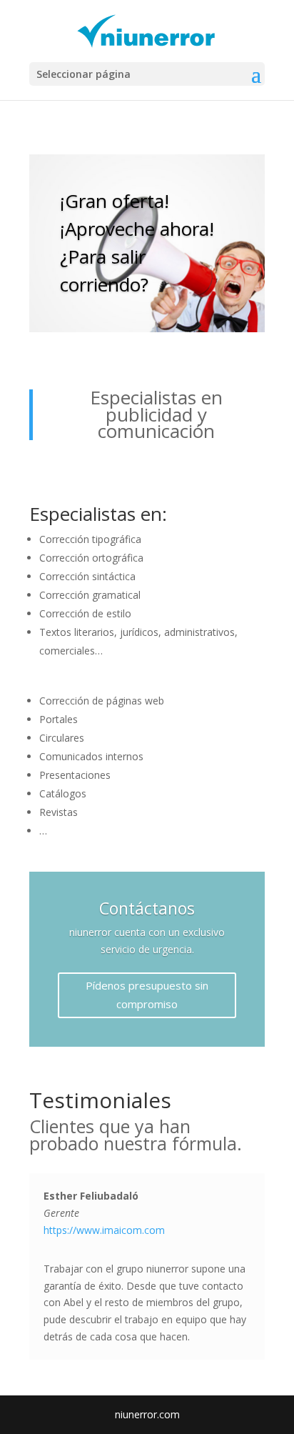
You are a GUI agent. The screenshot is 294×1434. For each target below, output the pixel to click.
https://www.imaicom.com (104, 1230)
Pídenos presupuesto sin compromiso (147, 994)
